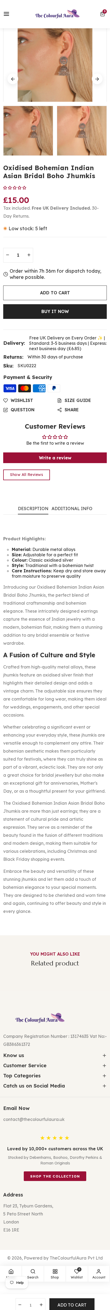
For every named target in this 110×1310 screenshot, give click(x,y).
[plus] (29, 255)
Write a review (55, 457)
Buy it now (55, 311)
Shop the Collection (55, 1176)
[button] (103, 14)
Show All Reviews (26, 474)
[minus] (7, 255)
